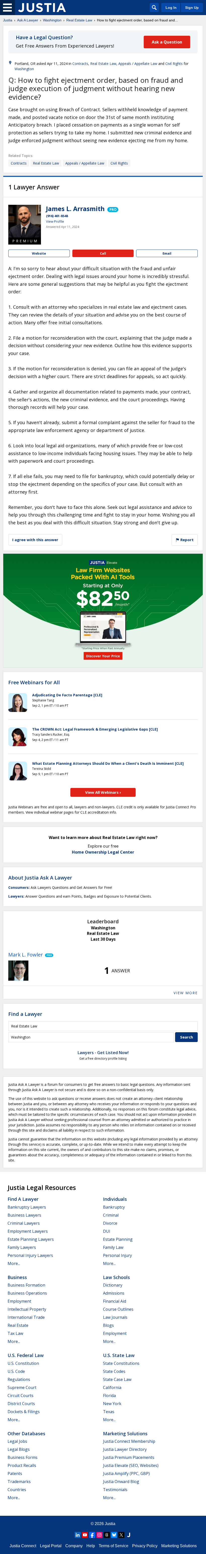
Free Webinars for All (34, 683)
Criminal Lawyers (24, 1223)
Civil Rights (174, 63)
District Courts (21, 1403)
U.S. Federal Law (26, 1355)
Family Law (113, 1247)
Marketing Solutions (125, 1433)
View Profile (55, 221)
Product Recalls (22, 1465)
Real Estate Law (79, 20)
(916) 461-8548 (57, 216)
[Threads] (107, 1535)
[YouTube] (85, 1535)
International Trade (26, 1317)
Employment (19, 1301)
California (112, 1387)
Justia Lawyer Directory (125, 1449)
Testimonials (115, 1489)
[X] (121, 1535)
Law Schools (116, 1277)
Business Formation (26, 1285)
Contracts (80, 63)
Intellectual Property (27, 1309)
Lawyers (15, 896)
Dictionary (112, 1285)
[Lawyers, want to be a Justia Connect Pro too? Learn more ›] (112, 208)
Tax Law (15, 1333)
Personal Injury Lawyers (30, 1255)
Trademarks (19, 1481)
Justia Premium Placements (128, 1457)
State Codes (114, 1371)
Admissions (113, 1293)
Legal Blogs (19, 1449)
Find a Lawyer (25, 1014)
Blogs (108, 1325)
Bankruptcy (114, 1207)
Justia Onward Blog (121, 1481)
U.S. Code (16, 1371)
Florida (109, 1395)
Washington (52, 20)
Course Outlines (118, 1309)
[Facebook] (92, 1535)
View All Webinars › (103, 792)
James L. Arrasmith (75, 208)
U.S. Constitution (23, 1363)
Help (90, 1546)
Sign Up (192, 8)
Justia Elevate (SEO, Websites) (131, 1465)
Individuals (115, 1199)
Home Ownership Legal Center (103, 852)
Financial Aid (114, 1301)
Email (167, 253)
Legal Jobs (17, 1441)
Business (17, 1277)
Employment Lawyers (28, 1231)
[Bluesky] (114, 1535)
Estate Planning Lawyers (31, 1239)
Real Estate (18, 1325)
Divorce (110, 1223)
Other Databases (26, 1433)
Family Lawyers (22, 1247)
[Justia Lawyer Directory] (129, 1535)
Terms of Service (113, 1546)
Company (74, 1546)
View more (186, 992)
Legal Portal (51, 1546)
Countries (17, 1489)
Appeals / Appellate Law (137, 63)
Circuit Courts (20, 1395)
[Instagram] (99, 1535)
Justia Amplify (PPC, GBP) (126, 1473)
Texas (108, 1411)
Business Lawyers (24, 1215)
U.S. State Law (119, 1355)
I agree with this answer (35, 539)
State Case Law (117, 1379)
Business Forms (22, 1457)
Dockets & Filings (24, 1411)
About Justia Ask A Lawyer (40, 877)
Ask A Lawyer (27, 20)
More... (14, 1263)
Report (186, 539)
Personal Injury (117, 1255)
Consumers (18, 887)
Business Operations (27, 1293)
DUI (106, 1231)
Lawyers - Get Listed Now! (103, 1052)
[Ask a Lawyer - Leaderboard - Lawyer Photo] (18, 971)
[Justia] (42, 7)
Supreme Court (22, 1387)
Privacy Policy (145, 1546)
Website (39, 253)
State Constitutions (121, 1363)
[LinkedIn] (78, 1535)
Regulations (19, 1379)
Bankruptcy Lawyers (27, 1207)
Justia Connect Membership (129, 1441)
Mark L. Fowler (25, 954)
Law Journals (115, 1317)
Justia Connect (23, 1546)
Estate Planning (118, 1239)
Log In (171, 8)
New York (112, 1403)
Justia (7, 20)
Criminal (111, 1215)
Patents (15, 1473)
